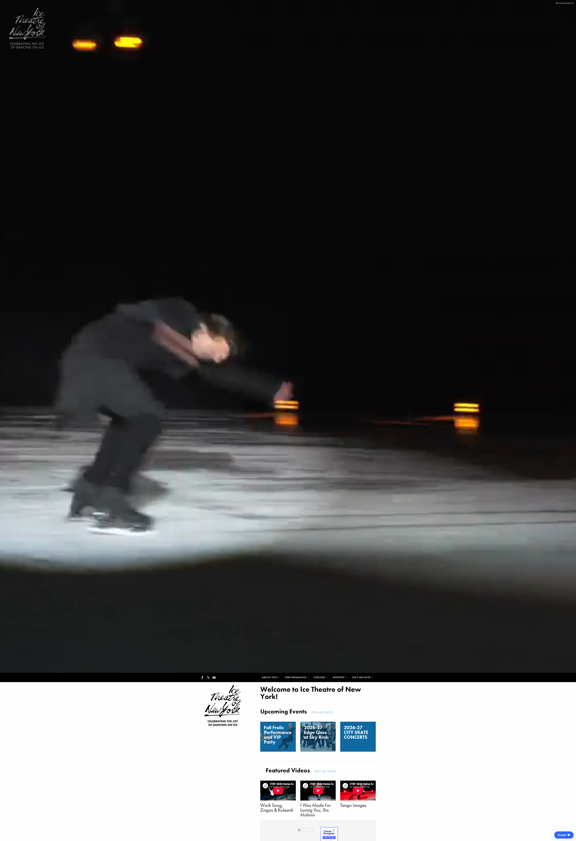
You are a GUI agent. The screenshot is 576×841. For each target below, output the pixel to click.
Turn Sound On (566, 3)
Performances (295, 677)
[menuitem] (271, 677)
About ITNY (270, 677)
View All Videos (325, 771)
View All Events (322, 712)
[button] (564, 835)
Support (339, 677)
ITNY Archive (361, 677)
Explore (319, 677)
